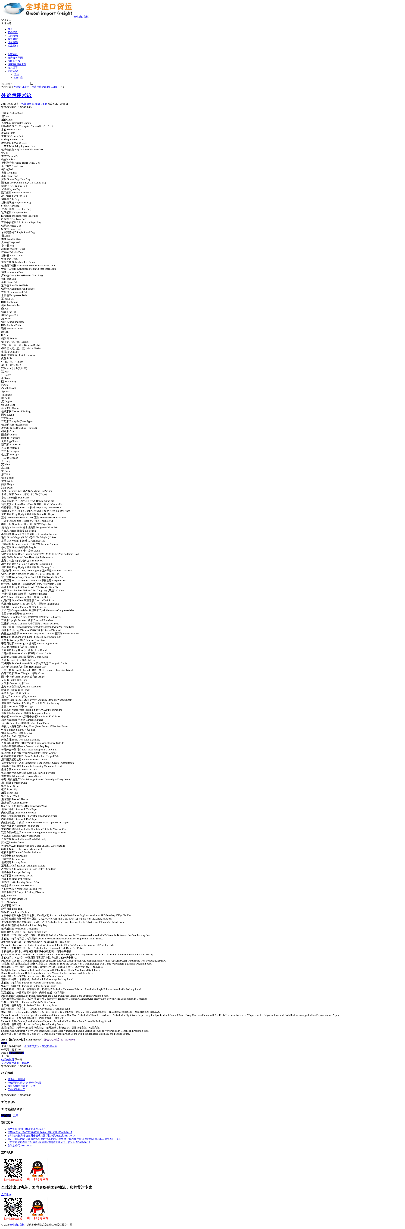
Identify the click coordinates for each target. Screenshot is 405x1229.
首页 (10, 29)
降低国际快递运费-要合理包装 (24, 1082)
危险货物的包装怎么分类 (21, 1086)
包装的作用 (7, 1059)
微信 (16, 74)
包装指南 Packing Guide (44, 86)
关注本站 (13, 71)
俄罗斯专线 (14, 61)
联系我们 (13, 45)
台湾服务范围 (15, 57)
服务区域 (13, 39)
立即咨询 (6, 1194)
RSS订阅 (19, 77)
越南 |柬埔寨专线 (17, 64)
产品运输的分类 (16, 1089)
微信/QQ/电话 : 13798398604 (59, 1039)
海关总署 (13, 67)
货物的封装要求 (16, 1079)
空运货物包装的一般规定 (15, 1062)
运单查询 (13, 42)
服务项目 (13, 32)
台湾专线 (13, 54)
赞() (4, 1043)
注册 (15, 1115)
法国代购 (13, 35)
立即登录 (6, 1115)
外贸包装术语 (16, 95)
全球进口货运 (81, 16)
